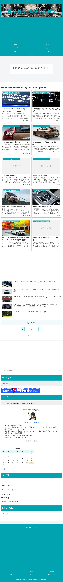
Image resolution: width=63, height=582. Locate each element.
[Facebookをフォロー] (30, 441)
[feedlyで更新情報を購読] (33, 441)
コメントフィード (7, 490)
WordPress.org (6, 494)
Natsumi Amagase (31, 422)
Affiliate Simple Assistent (10, 501)
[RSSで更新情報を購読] (35, 441)
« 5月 (3, 469)
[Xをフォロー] (27, 441)
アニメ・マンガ (52, 574)
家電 (11, 574)
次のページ (31, 323)
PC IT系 (52, 571)
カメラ (31, 576)
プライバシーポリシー (9, 514)
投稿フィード (6, 485)
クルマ (11, 571)
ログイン (5, 481)
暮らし (31, 574)
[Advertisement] (31, 30)
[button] (60, 370)
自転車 (31, 571)
